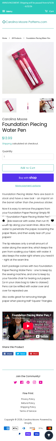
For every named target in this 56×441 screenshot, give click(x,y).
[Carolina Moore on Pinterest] (28, 383)
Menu (9, 11)
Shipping (7, 143)
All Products (17, 38)
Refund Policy (28, 403)
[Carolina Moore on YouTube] (40, 383)
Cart (51, 11)
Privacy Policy (28, 399)
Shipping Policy (28, 407)
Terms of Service (28, 411)
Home (4, 38)
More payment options (28, 185)
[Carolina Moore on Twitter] (15, 383)
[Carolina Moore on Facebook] (21, 383)
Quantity (7, 151)
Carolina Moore (31, 419)
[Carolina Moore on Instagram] (34, 383)
